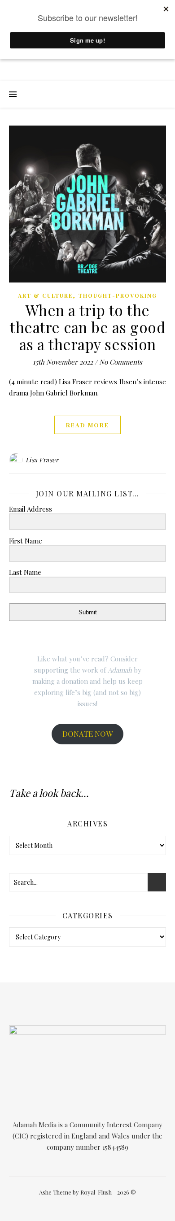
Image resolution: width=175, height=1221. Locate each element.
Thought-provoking (118, 295)
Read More (87, 425)
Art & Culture (45, 295)
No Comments (120, 361)
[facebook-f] (64, 1205)
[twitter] (78, 1205)
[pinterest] (104, 1205)
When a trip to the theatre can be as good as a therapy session (87, 327)
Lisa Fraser (42, 460)
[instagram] (91, 1205)
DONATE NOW (87, 734)
